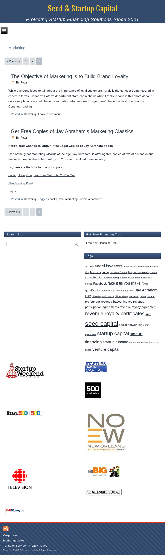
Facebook (100, 283)
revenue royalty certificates (115, 313)
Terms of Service (14, 545)
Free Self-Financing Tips (101, 242)
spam (146, 325)
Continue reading (22, 106)
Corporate (10, 535)
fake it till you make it (126, 283)
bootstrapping (99, 272)
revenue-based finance (116, 301)
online (143, 296)
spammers (90, 334)
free (61, 199)
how (113, 290)
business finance (118, 272)
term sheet (134, 342)
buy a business (138, 272)
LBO (88, 296)
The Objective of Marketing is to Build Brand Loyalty (69, 76)
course (153, 272)
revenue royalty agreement (138, 307)
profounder (92, 301)
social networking (130, 324)
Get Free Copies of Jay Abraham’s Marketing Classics (72, 131)
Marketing (30, 114)
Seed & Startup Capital (82, 8)
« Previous (13, 61)
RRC (148, 314)
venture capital (105, 349)
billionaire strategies (148, 266)
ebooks (52, 199)
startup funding (115, 342)
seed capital (101, 323)
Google (106, 290)
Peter (23, 82)
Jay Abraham (146, 290)
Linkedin (96, 296)
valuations (148, 342)
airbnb (89, 266)
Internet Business (125, 290)
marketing (71, 199)
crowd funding (111, 277)
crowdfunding (94, 277)
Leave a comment (49, 114)
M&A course (107, 296)
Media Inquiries (13, 540)
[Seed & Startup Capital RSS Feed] (6, 528)
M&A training (121, 296)
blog (87, 272)
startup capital (113, 333)
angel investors (109, 266)
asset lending (130, 266)
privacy (150, 296)
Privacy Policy (37, 545)
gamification (93, 290)
